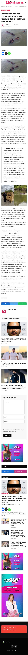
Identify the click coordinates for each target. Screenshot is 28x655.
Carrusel (4, 298)
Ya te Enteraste (9, 24)
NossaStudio (18, 650)
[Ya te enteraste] (14, 2)
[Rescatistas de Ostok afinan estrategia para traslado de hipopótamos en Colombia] (14, 37)
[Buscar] (26, 2)
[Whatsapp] (9, 53)
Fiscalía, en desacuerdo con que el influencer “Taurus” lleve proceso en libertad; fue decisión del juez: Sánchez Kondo (13, 363)
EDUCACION (4, 493)
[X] (6, 53)
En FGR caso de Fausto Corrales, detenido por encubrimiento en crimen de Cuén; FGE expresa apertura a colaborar (13, 339)
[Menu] (2, 2)
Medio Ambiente (5, 10)
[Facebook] (3, 53)
